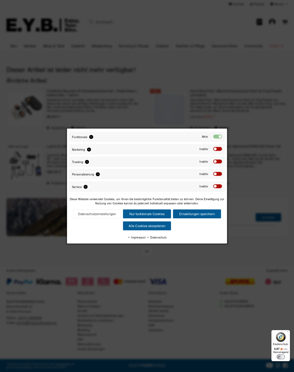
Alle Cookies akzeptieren (147, 226)
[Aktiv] (217, 137)
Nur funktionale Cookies (147, 214)
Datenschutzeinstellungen (97, 214)
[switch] (281, 356)
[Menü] (287, 332)
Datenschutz (158, 237)
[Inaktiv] (217, 149)
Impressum (138, 237)
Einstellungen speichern (197, 214)
